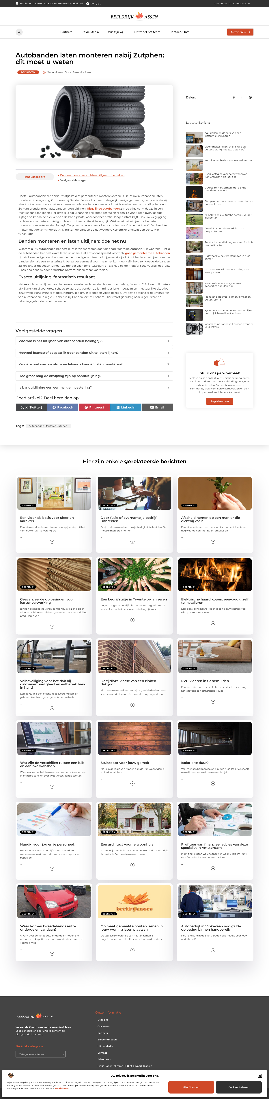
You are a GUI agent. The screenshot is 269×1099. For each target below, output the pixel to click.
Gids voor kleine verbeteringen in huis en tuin (227, 257)
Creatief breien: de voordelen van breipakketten (224, 230)
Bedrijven (28, 72)
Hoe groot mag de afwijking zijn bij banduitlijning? (94, 376)
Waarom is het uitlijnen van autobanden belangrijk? (94, 341)
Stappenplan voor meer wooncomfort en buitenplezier (229, 203)
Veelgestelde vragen (73, 180)
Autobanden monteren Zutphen (48, 425)
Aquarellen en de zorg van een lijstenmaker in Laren (223, 134)
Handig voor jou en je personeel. (47, 844)
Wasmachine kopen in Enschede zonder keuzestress (229, 325)
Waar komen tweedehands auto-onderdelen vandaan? (48, 928)
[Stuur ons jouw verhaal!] (219, 361)
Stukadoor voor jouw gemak (125, 763)
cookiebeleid (62, 1088)
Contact (102, 1052)
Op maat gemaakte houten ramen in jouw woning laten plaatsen (132, 928)
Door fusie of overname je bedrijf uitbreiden (128, 519)
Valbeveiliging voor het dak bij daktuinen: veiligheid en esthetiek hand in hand (53, 684)
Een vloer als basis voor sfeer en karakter (228, 160)
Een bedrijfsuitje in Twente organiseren (134, 599)
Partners (66, 32)
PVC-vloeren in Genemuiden (205, 681)
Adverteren (104, 1059)
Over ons (103, 1019)
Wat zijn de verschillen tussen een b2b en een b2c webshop (52, 764)
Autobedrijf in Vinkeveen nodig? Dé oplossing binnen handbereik (211, 928)
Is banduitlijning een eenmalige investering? (94, 387)
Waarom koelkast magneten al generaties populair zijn (223, 285)
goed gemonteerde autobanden (147, 253)
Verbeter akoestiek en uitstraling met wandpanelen (227, 271)
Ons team (104, 1026)
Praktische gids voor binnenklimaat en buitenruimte (228, 298)
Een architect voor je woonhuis (127, 844)
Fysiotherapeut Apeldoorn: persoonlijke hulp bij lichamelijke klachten (228, 312)
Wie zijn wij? (116, 32)
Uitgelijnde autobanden (103, 208)
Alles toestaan (191, 1087)
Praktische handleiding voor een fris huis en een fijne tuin (229, 244)
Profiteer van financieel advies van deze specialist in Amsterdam (214, 846)
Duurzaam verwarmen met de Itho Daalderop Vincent (225, 189)
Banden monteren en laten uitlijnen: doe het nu (92, 175)
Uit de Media (90, 32)
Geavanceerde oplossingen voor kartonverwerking (47, 601)
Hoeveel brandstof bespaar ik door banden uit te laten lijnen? (94, 352)
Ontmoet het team (147, 32)
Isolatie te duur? (195, 763)
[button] (260, 1076)
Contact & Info (180, 32)
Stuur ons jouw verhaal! (220, 373)
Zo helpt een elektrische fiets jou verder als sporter (228, 216)
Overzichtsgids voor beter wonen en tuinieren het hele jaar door (226, 175)
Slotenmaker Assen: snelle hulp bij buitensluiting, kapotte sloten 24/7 (225, 148)
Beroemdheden (107, 1039)
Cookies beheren (239, 1087)
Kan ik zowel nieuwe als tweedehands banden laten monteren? (94, 364)
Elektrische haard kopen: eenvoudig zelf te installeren (215, 601)
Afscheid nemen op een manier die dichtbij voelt (210, 519)
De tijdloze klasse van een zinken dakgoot (128, 682)
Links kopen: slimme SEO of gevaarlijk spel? (125, 1065)
